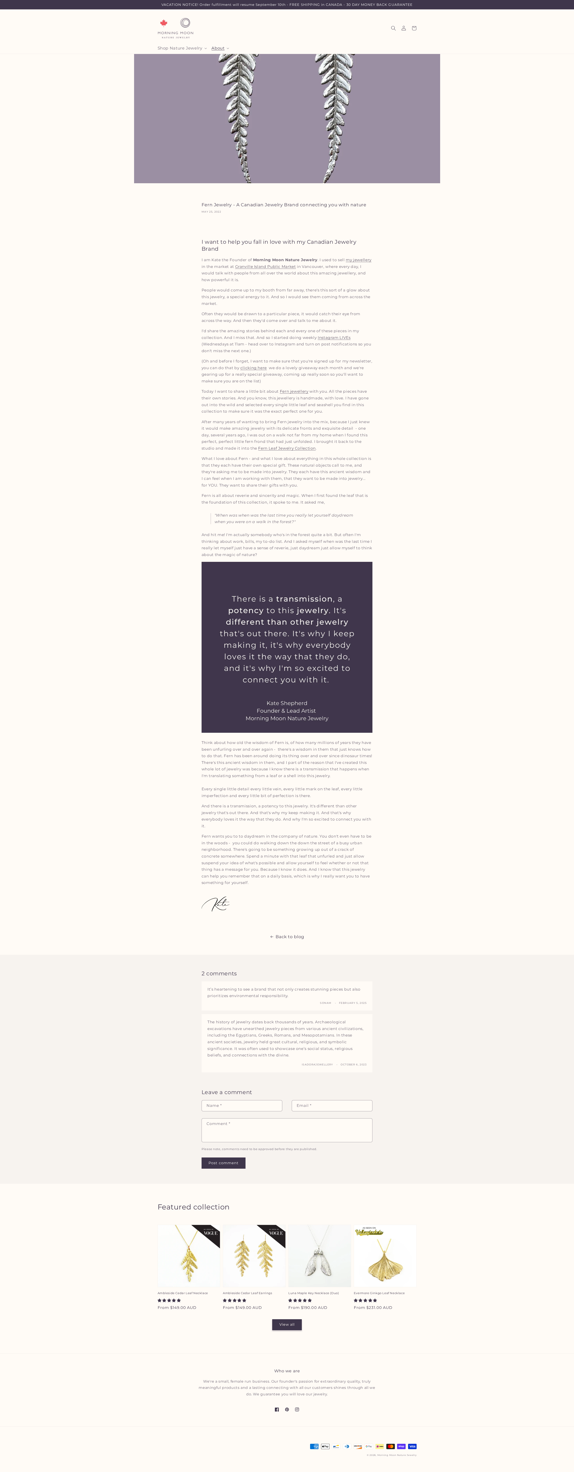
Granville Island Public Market (265, 266)
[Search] (393, 28)
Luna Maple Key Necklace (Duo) (313, 1293)
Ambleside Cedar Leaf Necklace (183, 1293)
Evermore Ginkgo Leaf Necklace (379, 1293)
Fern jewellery (294, 391)
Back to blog (290, 936)
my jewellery (359, 260)
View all (287, 1324)
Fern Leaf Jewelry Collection (287, 448)
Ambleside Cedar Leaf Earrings (247, 1293)
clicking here (253, 368)
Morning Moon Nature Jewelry (397, 1455)
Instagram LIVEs (334, 337)
